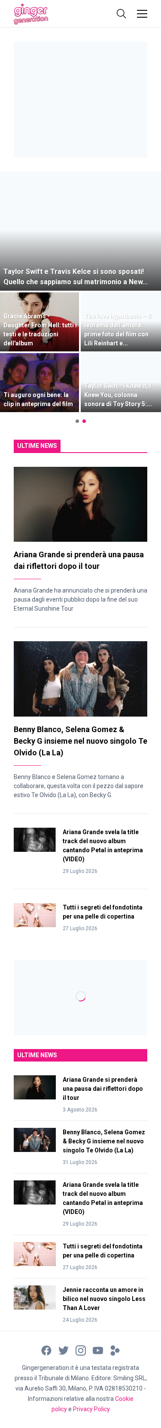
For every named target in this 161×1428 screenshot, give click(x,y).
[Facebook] (46, 1350)
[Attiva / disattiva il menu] (142, 13)
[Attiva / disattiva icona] (121, 13)
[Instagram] (81, 1350)
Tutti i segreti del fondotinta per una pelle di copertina (103, 912)
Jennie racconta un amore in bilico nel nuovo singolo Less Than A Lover (104, 1298)
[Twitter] (63, 1350)
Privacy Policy (91, 1409)
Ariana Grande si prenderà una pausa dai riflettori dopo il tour (103, 1088)
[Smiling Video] (115, 1350)
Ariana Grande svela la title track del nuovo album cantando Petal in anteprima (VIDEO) (103, 846)
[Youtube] (98, 1350)
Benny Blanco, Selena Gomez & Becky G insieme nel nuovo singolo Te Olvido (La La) (80, 741)
